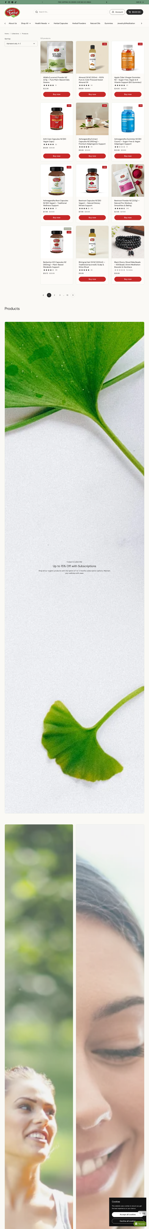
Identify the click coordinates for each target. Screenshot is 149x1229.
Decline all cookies (128, 1221)
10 (68, 295)
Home (7, 34)
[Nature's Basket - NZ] (12, 12)
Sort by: (8, 39)
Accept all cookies (128, 1214)
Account (119, 12)
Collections (15, 34)
